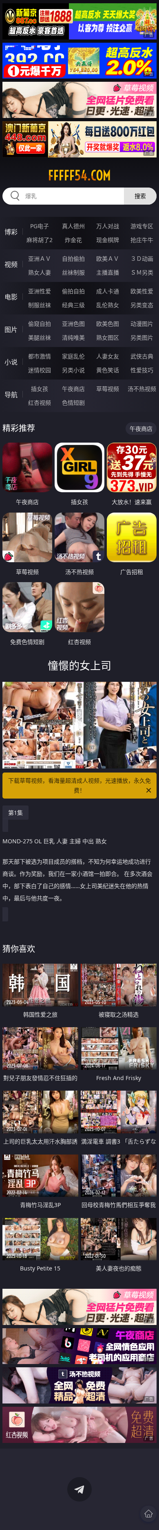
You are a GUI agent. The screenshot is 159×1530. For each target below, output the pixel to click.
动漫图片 (141, 323)
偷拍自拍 (73, 291)
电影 (11, 296)
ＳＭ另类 (141, 272)
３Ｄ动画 (141, 258)
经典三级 (73, 305)
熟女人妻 (39, 272)
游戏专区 (141, 226)
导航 (11, 394)
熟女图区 (107, 337)
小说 (11, 362)
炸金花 (73, 240)
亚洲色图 (73, 323)
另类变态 (141, 305)
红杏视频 (39, 402)
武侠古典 (141, 356)
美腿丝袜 (39, 337)
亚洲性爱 (39, 291)
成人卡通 (107, 291)
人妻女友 (107, 356)
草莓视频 (107, 389)
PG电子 (39, 226)
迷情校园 (39, 370)
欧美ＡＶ (107, 258)
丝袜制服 (73, 272)
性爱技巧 (141, 370)
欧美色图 (107, 323)
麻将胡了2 (39, 240)
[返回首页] (148, 1514)
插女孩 (39, 389)
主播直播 (107, 272)
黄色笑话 (107, 370)
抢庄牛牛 (141, 240)
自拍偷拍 (73, 258)
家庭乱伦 (73, 356)
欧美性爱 (141, 291)
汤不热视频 (142, 389)
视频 (11, 264)
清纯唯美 (73, 337)
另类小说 (73, 370)
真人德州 (73, 226)
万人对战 (107, 226)
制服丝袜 (39, 305)
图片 (11, 329)
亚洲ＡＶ (39, 258)
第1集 (15, 812)
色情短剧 (73, 402)
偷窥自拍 (39, 323)
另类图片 (141, 337)
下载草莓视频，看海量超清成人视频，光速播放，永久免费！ (79, 785)
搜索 (140, 196)
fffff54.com (79, 175)
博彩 (11, 231)
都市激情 (39, 356)
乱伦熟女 (107, 305)
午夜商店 (73, 389)
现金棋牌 (107, 240)
